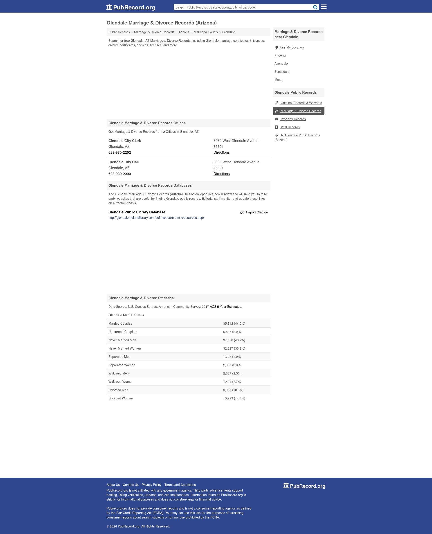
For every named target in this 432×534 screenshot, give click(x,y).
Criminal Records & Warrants (301, 102)
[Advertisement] (188, 82)
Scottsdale (281, 71)
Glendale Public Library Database (136, 212)
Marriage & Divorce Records (300, 111)
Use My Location (292, 47)
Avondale (281, 63)
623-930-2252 (119, 152)
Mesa (278, 79)
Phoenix (280, 55)
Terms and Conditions (180, 484)
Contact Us (131, 484)
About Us (113, 484)
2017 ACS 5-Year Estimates (221, 306)
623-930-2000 (119, 173)
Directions (222, 152)
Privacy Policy (151, 484)
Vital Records (290, 127)
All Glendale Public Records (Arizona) (297, 137)
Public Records (119, 32)
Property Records (293, 119)
